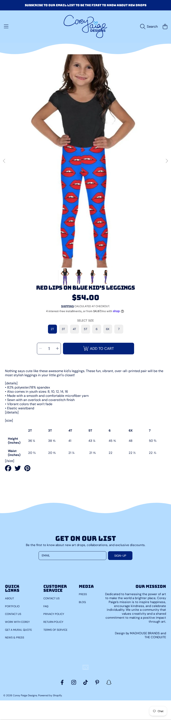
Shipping (67, 306)
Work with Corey (17, 622)
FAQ (45, 606)
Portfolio (12, 606)
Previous (4, 161)
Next (166, 161)
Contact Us (13, 614)
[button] (6, 26)
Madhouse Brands (145, 633)
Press (83, 594)
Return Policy (53, 622)
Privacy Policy (53, 614)
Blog (82, 602)
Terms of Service (55, 630)
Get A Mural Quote (18, 630)
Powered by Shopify (50, 695)
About (9, 598)
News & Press (14, 637)
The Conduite (155, 637)
